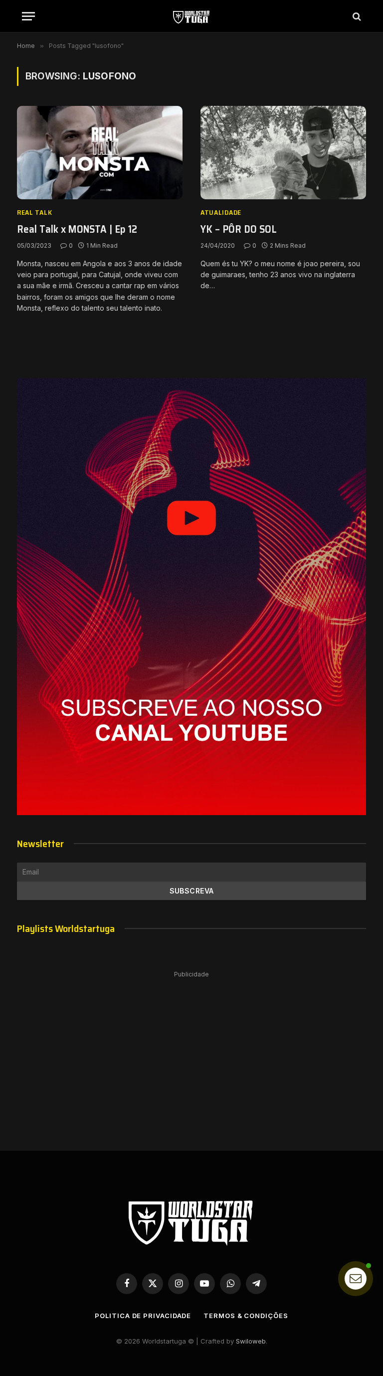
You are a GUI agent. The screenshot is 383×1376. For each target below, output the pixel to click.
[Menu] (28, 16)
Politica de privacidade (143, 1316)
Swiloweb (251, 1341)
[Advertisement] (191, 1051)
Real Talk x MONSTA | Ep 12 (77, 229)
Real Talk (34, 212)
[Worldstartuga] (191, 16)
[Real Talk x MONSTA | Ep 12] (100, 152)
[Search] (356, 16)
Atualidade (220, 212)
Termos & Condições (245, 1316)
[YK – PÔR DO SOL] (283, 152)
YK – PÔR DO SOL (238, 229)
